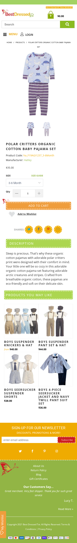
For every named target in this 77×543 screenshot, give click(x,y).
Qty (8, 191)
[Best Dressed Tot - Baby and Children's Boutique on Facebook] (32, 452)
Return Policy (38, 470)
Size (8, 175)
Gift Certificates (38, 479)
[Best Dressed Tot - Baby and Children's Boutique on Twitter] (20, 452)
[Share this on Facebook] (39, 230)
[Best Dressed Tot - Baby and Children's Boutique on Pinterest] (45, 452)
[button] (22, 214)
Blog (38, 474)
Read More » (65, 509)
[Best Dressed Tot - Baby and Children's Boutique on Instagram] (57, 452)
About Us (38, 466)
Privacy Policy (45, 529)
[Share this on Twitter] (29, 230)
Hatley (28, 160)
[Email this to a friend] (58, 230)
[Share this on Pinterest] (48, 230)
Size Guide (37, 175)
